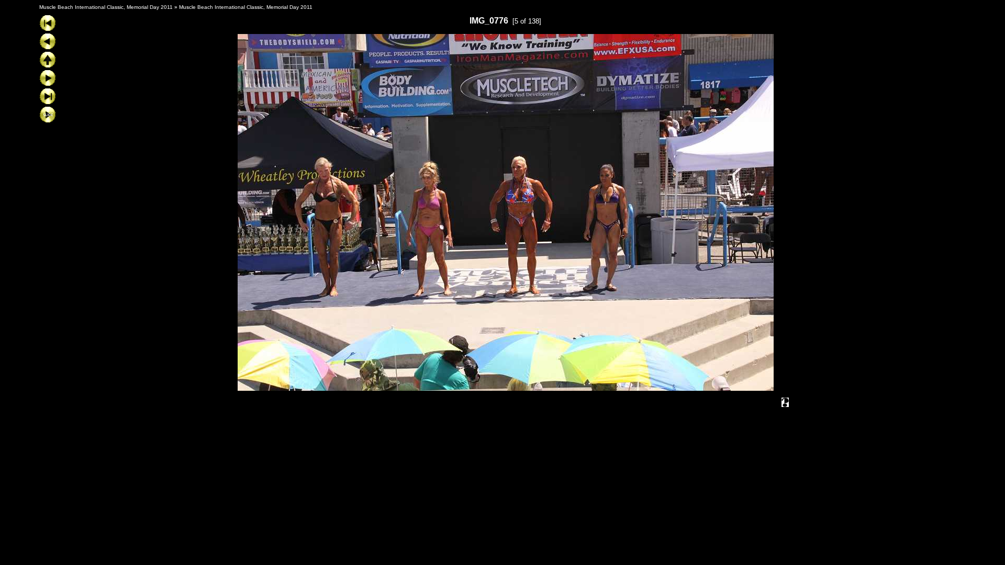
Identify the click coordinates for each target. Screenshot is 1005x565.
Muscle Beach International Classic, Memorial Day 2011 (106, 7)
